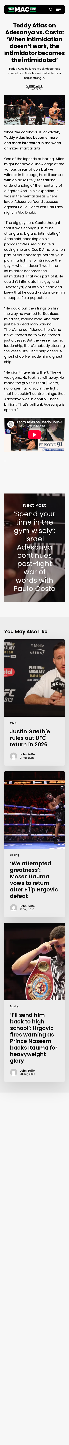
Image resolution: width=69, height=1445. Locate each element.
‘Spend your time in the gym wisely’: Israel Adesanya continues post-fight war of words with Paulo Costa (34, 547)
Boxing (14, 855)
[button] (58, 9)
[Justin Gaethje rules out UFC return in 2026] (34, 702)
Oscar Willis (34, 86)
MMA (13, 723)
